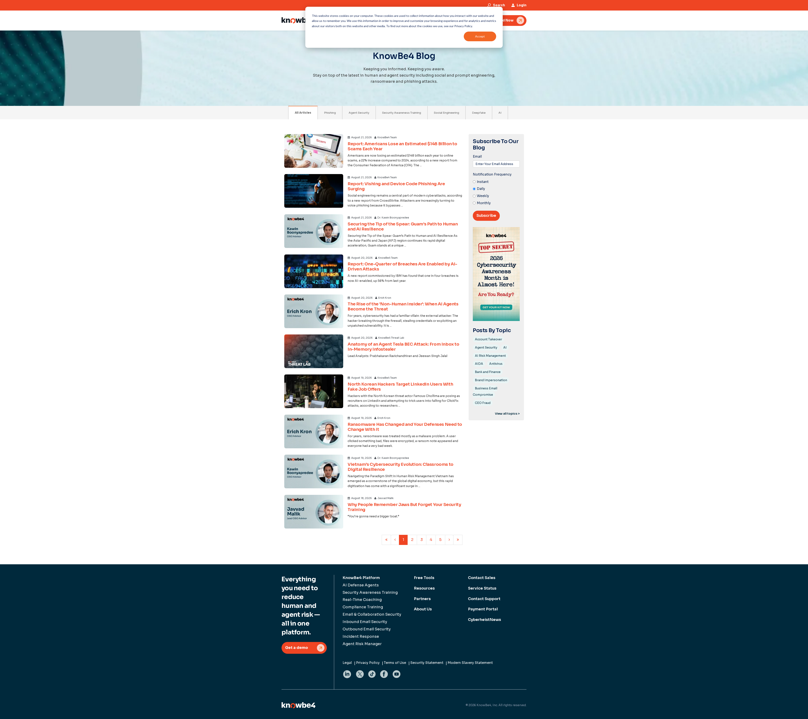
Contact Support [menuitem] (484, 599)
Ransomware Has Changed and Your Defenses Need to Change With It (405, 427)
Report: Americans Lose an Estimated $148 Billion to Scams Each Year (402, 146)
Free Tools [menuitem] (424, 577)
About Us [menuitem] (423, 609)
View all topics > (507, 413)
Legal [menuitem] (347, 662)
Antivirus (495, 364)
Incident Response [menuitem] (361, 636)
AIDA (479, 364)
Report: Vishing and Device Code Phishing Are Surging (396, 186)
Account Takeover (488, 339)
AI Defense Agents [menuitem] (361, 585)
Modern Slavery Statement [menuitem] (470, 662)
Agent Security (359, 113)
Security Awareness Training (401, 113)
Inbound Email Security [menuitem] (365, 621)
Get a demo (296, 647)
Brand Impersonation (491, 380)
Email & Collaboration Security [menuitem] (372, 614)
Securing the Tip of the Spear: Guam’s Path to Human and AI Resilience (403, 226)
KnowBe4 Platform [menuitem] (361, 577)
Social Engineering (446, 113)
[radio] (496, 182)
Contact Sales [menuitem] (481, 577)
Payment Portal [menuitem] (483, 609)
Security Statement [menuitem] (426, 662)
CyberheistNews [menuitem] (484, 619)
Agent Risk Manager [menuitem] (362, 644)
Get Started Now (499, 20)
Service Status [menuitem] (482, 588)
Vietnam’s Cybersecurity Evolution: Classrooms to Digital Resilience (400, 467)
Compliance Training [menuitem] (363, 607)
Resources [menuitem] (424, 588)
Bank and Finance (488, 372)
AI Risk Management (490, 356)
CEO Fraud (482, 403)
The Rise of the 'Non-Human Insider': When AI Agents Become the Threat (403, 306)
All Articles (303, 113)
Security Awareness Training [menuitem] (370, 592)
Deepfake (479, 113)
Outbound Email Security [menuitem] (367, 629)
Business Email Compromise (485, 391)
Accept (480, 36)
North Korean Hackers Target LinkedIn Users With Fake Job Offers (400, 387)
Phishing (330, 113)
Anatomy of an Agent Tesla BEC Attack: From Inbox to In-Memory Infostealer (403, 347)
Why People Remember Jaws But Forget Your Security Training (404, 507)
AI (499, 113)
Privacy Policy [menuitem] (368, 662)
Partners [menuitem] (422, 599)
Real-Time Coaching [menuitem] (362, 599)
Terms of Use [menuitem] (395, 662)
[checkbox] (496, 192)
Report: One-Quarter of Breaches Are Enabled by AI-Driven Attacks (402, 266)
